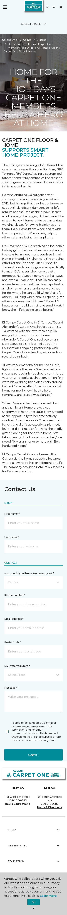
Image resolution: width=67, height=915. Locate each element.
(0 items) (60, 7)
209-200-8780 (17, 800)
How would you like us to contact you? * (29, 573)
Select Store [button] (31, 24)
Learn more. (48, 895)
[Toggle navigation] (5, 7)
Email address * (13, 619)
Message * (10, 687)
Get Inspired (18, 845)
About (27, 39)
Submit (33, 754)
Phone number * (14, 595)
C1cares (41, 39)
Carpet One (9, 39)
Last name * (11, 537)
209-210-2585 (49, 804)
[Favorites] (54, 7)
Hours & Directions (17, 804)
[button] (47, 7)
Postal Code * (12, 642)
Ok (33, 902)
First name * (11, 514)
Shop (12, 830)
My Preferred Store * (17, 666)
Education (16, 861)
